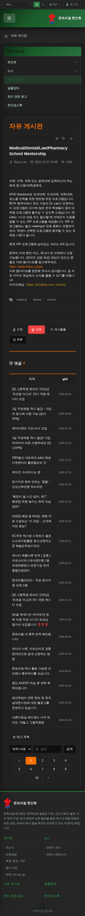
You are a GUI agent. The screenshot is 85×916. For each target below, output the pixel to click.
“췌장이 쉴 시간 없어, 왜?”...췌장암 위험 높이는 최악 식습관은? (31, 501)
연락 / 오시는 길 (15, 874)
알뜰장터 (13, 88)
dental (37, 299)
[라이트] (37, 4)
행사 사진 (11, 867)
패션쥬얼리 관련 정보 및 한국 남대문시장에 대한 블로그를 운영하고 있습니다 (31, 703)
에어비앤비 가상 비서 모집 (29, 428)
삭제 (38, 329)
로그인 (74, 4)
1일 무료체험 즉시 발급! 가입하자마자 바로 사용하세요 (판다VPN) (31, 443)
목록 (20, 339)
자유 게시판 (15, 79)
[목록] (57, 138)
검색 (69, 749)
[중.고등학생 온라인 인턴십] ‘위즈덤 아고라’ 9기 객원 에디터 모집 (31, 599)
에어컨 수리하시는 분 (26, 472)
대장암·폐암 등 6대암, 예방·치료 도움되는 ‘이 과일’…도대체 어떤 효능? (31, 521)
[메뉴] (9, 18)
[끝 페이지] (48, 778)
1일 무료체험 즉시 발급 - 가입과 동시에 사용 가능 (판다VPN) (31, 413)
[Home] (6, 36)
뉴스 (10, 71)
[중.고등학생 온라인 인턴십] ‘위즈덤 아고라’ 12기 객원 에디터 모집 (31, 394)
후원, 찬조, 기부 (15, 861)
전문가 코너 (53, 847)
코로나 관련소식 (56, 854)
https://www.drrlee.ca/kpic (26, 266)
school (51, 299)
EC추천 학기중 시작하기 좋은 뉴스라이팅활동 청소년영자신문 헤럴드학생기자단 (31, 541)
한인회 (11, 62)
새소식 (10, 847)
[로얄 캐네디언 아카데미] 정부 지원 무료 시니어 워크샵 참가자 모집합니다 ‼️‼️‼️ (30, 619)
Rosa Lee (20, 162)
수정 (20, 329)
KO (55, 4)
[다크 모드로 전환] (71, 138)
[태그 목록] (63, 138)
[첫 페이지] (19, 761)
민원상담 (11, 854)
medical (22, 299)
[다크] (43, 4)
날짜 (65, 379)
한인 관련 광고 (17, 96)
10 (36, 778)
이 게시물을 (58, 329)
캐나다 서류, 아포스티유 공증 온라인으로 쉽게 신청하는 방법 (31, 653)
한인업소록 (14, 105)
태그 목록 (23, 737)
